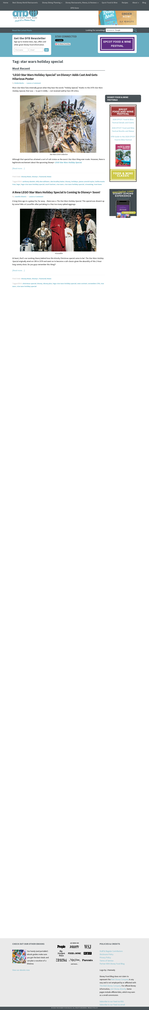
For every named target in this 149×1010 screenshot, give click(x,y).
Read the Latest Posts (22, 30)
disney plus (47, 283)
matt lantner (50, 184)
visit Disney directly (118, 989)
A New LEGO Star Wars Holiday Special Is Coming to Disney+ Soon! (56, 192)
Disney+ (35, 176)
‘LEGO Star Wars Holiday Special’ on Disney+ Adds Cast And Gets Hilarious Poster (54, 77)
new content (82, 283)
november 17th (94, 283)
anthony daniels (28, 181)
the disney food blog (20, 8)
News (49, 176)
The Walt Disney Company (110, 985)
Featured (42, 176)
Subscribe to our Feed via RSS (112, 1001)
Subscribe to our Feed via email (112, 1004)
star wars (60, 184)
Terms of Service (106, 960)
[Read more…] (18, 168)
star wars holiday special (74, 184)
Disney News (26, 176)
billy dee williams (43, 181)
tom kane (98, 184)
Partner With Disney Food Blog (112, 963)
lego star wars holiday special (33, 184)
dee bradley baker (57, 181)
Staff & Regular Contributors (111, 951)
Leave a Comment (34, 83)
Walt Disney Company (120, 979)
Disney (68, 181)
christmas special (29, 283)
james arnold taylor (86, 181)
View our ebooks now (21, 970)
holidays (74, 181)
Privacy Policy (105, 957)
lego (18, 184)
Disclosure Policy (106, 954)
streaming (89, 184)
